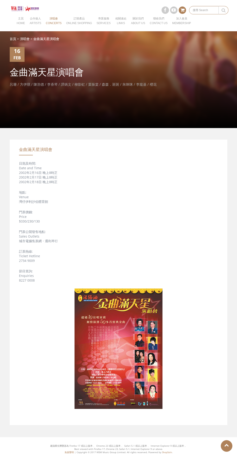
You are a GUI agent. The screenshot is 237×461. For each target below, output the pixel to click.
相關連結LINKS (120, 21)
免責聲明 (69, 452)
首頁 (13, 39)
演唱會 (25, 39)
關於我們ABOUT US (138, 21)
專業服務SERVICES (104, 21)
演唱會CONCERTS (54, 21)
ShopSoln (167, 452)
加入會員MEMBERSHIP (181, 21)
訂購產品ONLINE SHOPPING (79, 21)
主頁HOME (21, 21)
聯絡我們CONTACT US (159, 21)
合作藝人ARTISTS (35, 21)
